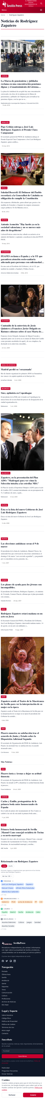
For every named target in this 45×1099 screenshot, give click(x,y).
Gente (4, 983)
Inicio (3, 15)
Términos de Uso (8, 1027)
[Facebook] (3, 961)
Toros (4, 990)
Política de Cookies (8, 1024)
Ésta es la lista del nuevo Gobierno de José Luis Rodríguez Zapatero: (22, 511)
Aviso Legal (6, 1030)
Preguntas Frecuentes (10, 1071)
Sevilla (4, 977)
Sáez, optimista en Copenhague (16, 393)
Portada (4, 971)
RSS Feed (5, 1005)
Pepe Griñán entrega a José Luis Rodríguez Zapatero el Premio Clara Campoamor (19, 129)
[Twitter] (7, 961)
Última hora (6, 974)
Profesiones (6, 999)
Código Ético (6, 1018)
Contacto (5, 1033)
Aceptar (33, 1095)
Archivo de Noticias (9, 1002)
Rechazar (12, 1095)
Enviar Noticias (7, 1074)
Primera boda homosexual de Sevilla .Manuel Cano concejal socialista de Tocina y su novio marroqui (22, 832)
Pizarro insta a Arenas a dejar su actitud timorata (21, 775)
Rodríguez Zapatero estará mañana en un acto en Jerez (21, 615)
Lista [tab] (4, 866)
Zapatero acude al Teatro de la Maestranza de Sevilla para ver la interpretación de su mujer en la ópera (22, 704)
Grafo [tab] (11, 866)
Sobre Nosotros (7, 1015)
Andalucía (5, 980)
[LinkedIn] (15, 961)
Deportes (5, 986)
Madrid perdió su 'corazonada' (16, 369)
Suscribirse (22, 1056)
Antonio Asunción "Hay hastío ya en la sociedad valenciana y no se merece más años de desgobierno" (20, 227)
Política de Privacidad (9, 1021)
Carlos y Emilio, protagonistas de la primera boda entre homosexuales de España (19, 804)
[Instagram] (11, 961)
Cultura (4, 996)
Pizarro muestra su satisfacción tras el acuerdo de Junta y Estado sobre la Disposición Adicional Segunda (20, 736)
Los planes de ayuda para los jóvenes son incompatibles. (21, 586)
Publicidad (6, 1068)
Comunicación (7, 993)
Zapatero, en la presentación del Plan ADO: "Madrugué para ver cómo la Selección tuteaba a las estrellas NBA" (20, 480)
